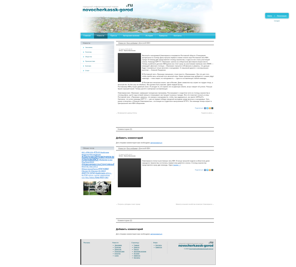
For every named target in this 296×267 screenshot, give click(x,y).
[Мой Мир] (212, 107)
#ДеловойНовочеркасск (100, 157)
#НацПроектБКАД (88, 162)
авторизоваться (156, 143)
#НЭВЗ (110, 160)
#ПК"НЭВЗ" (103, 169)
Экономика (88, 47)
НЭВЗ (106, 178)
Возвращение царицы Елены (126, 113)
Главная (87, 36)
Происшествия (90, 61)
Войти (269, 16)
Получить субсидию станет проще (128, 204)
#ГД (95, 152)
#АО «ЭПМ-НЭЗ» (88, 152)
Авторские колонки (131, 36)
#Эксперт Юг (86, 171)
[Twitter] (207, 107)
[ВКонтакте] (205, 107)
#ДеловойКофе (95, 155)
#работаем (100, 173)
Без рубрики (132, 43)
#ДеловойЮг (90, 159)
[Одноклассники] (210, 107)
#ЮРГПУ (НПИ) (88, 173)
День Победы (90, 178)
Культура (88, 66)
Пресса (113, 36)
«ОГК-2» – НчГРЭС (94, 175)
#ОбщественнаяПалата (90, 169)
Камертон (163, 36)
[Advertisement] (97, 109)
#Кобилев (103, 160)
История (149, 36)
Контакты (178, 36)
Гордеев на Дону (207, 113)
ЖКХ (102, 178)
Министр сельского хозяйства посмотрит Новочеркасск (195, 204)
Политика (88, 52)
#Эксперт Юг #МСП (98, 171)
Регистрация (282, 16)
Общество (88, 57)
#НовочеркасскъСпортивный (98, 164)
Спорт (87, 70)
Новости (100, 36)
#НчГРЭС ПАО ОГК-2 (90, 167)
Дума (97, 177)
